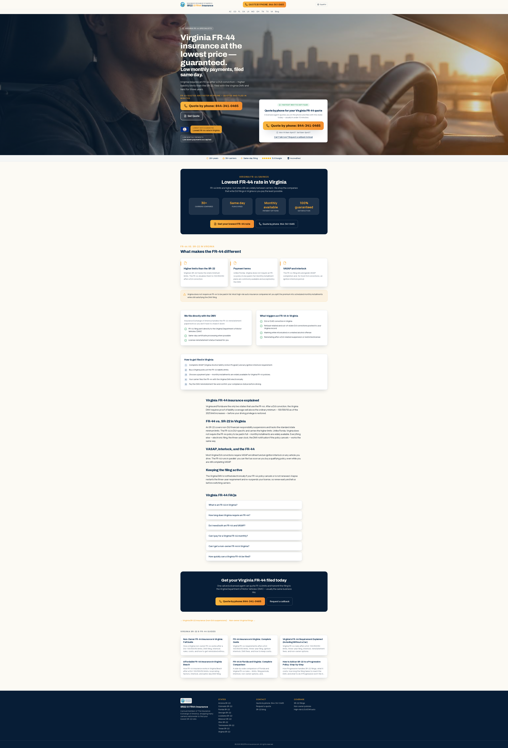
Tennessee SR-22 (226, 725)
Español (323, 4)
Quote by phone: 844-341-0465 (214, 106)
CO (234, 11)
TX (267, 11)
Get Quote (193, 116)
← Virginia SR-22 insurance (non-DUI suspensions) (203, 620)
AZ (230, 11)
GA (243, 11)
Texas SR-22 (224, 728)
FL (239, 11)
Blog (277, 11)
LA (248, 11)
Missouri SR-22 (225, 719)
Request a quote (263, 706)
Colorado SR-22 (225, 706)
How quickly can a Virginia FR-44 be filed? (229, 556)
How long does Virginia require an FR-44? (229, 515)
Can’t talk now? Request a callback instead (293, 137)
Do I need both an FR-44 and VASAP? (227, 525)
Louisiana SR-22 (225, 715)
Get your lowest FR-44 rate (234, 224)
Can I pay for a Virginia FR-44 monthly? (228, 535)
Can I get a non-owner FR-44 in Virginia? (229, 546)
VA (272, 11)
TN (262, 11)
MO (252, 11)
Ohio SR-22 (223, 722)
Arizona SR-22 (224, 703)
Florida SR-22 (224, 709)
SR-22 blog (261, 709)
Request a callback (279, 601)
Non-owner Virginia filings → (242, 620)
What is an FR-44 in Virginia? (223, 504)
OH (258, 11)
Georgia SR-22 (224, 712)
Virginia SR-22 (224, 731)
